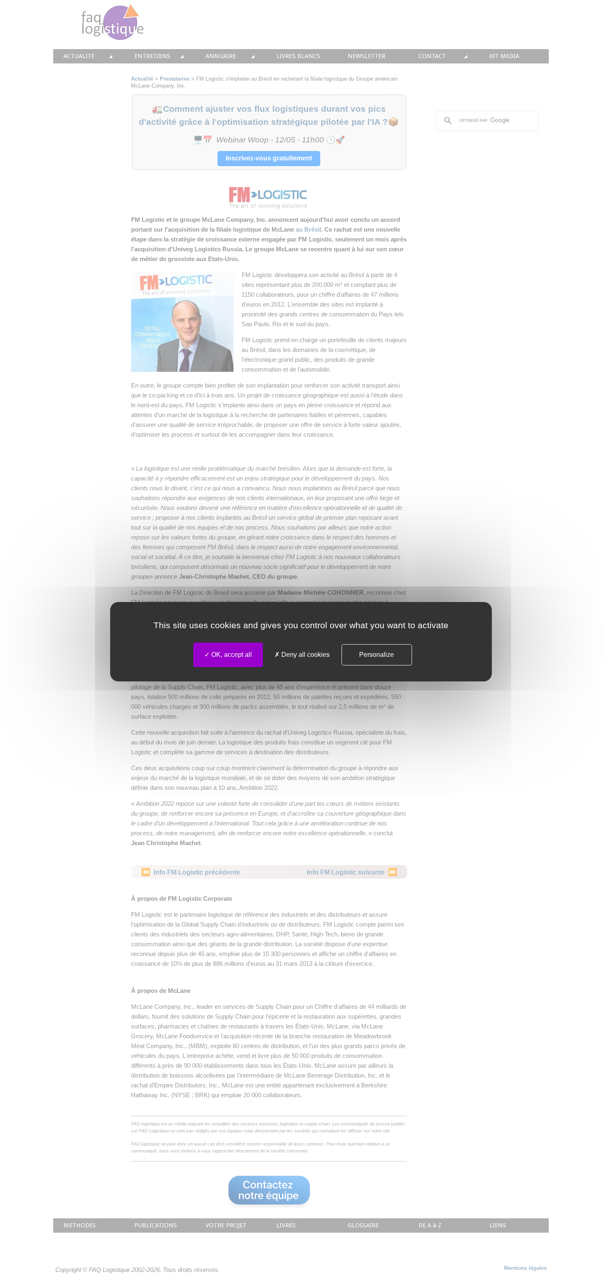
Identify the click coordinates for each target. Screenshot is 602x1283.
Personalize (376, 654)
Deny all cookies (305, 654)
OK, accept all (231, 654)
